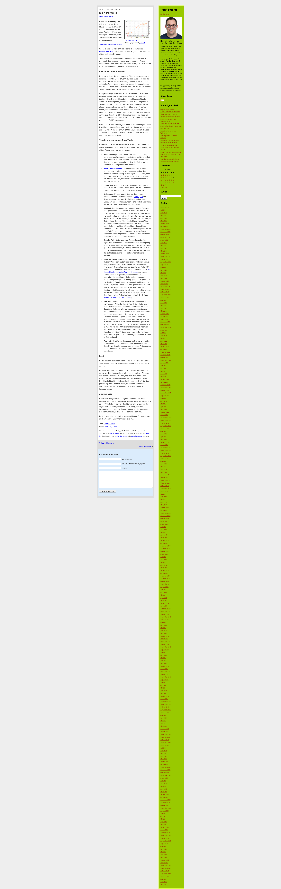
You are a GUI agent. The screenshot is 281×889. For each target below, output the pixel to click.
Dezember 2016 (165, 513)
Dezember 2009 (165, 734)
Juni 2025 (163, 243)
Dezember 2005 (165, 865)
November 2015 (165, 549)
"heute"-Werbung (144, 446)
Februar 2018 (164, 475)
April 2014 (163, 598)
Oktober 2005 (164, 871)
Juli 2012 (163, 652)
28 (173, 182)
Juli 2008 (163, 781)
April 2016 (163, 535)
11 (167, 177)
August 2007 (164, 811)
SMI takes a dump (130, 40)
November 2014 (165, 579)
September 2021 (165, 360)
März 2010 (163, 726)
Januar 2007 (164, 830)
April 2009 (163, 756)
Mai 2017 (163, 499)
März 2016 (163, 538)
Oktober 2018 (164, 453)
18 (167, 180)
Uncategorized (109, 423)
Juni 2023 (163, 303)
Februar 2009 (164, 761)
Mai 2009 (163, 753)
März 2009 (163, 759)
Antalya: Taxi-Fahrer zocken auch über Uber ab (171, 127)
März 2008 (163, 792)
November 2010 (165, 704)
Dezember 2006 (165, 833)
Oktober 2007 (164, 805)
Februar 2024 (164, 281)
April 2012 (163, 660)
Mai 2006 (163, 852)
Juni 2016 (163, 529)
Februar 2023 (164, 314)
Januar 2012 (164, 669)
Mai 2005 (163, 884)
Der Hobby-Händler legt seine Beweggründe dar (127, 270)
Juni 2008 (163, 783)
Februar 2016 (164, 540)
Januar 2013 (164, 639)
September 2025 (165, 237)
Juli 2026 (163, 210)
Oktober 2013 (164, 614)
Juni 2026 (163, 213)
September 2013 (165, 617)
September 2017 (165, 488)
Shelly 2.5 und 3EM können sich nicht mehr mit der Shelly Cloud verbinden (170, 154)
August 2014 (164, 587)
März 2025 (163, 251)
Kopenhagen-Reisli (106, 51)
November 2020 (165, 387)
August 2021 (164, 363)
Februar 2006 (164, 860)
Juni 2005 (163, 882)
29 (161, 185)
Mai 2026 (163, 215)
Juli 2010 (163, 715)
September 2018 (165, 456)
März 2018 (163, 472)
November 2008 (165, 770)
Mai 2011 (163, 688)
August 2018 (164, 458)
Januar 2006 (164, 863)
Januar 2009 (164, 764)
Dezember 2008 (165, 767)
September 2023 (165, 295)
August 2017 (164, 491)
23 (163, 182)
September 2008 (165, 775)
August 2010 (164, 712)
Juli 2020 (163, 398)
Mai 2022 (163, 338)
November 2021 (165, 355)
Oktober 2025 (164, 234)
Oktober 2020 (164, 390)
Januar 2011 (164, 699)
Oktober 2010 (164, 707)
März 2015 (163, 568)
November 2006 (165, 835)
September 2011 (165, 677)
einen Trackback (136, 436)
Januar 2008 (164, 797)
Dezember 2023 (165, 286)
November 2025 (165, 232)
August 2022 (164, 330)
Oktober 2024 (164, 259)
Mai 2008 (163, 786)
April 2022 (163, 341)
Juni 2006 (163, 849)
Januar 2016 (164, 543)
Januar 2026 (164, 226)
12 (169, 177)
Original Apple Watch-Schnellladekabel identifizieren (170, 111)
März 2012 (163, 663)
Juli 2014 (163, 589)
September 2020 (165, 393)
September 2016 (165, 521)
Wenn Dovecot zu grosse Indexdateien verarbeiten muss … (171, 115)
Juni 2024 (163, 270)
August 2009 (164, 745)
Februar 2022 (164, 346)
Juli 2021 (163, 366)
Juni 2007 (163, 816)
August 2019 (164, 428)
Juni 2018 (163, 464)
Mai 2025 (163, 245)
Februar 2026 (164, 223)
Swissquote (138, 196)
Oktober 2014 (164, 581)
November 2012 (165, 641)
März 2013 (163, 633)
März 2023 (163, 311)
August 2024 (164, 265)
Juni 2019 (163, 434)
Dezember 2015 (165, 546)
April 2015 (163, 565)
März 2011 (163, 693)
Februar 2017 (164, 508)
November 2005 (165, 868)
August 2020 (164, 396)
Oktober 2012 (164, 644)
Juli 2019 (163, 431)
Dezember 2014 (165, 576)
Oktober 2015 (164, 551)
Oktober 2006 (164, 838)
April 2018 (163, 469)
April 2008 (163, 789)
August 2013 (164, 619)
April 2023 (163, 308)
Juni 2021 (163, 368)
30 (163, 185)
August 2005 (164, 876)
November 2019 (165, 420)
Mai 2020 (163, 404)
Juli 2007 (163, 813)
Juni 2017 (163, 497)
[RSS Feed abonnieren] (162, 100)
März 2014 (163, 600)
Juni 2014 (163, 592)
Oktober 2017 (164, 486)
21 (173, 180)
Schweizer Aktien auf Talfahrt (110, 44)
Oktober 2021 (164, 357)
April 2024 (163, 275)
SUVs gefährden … (106, 443)
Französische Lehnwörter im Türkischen (169, 132)
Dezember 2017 (165, 480)
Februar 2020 (164, 412)
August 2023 (164, 297)
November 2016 (165, 516)
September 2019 (165, 426)
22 (161, 182)
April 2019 (163, 437)
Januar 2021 (164, 382)
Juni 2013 (163, 625)
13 (171, 177)
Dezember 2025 (165, 229)
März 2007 (163, 824)
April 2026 (163, 218)
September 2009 (165, 742)
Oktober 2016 (164, 518)
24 (165, 182)
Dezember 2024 (165, 256)
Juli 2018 (163, 461)
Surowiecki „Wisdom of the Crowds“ (117, 297)
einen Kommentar (122, 436)
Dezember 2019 (165, 417)
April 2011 (163, 690)
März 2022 (163, 344)
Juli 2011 (163, 682)
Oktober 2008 (164, 772)
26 (169, 182)
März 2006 (163, 857)
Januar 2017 (164, 510)
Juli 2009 (163, 748)
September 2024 (165, 262)
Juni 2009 (163, 751)
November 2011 (165, 671)
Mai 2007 (163, 819)
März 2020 (163, 409)
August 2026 (164, 207)
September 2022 (165, 327)
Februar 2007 (164, 827)
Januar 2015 (164, 573)
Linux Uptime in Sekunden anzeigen (168, 137)
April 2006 (163, 854)
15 (161, 180)
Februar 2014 (164, 603)
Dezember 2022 (165, 319)
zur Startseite (164, 14)
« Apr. (162, 187)
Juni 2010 (163, 718)
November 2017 (165, 483)
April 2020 (163, 407)
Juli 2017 (163, 494)
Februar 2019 (164, 442)
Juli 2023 (163, 300)
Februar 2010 (164, 729)
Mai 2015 (163, 562)
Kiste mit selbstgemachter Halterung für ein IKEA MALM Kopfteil (169, 147)
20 (171, 180)
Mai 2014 (163, 595)
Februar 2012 (164, 666)
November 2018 (165, 450)
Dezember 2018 (165, 447)
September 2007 (165, 808)
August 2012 (164, 650)
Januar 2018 (164, 478)
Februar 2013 (164, 636)
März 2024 (163, 278)
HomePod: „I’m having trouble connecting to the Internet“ (169, 141)
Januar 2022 (164, 349)
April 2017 (163, 502)
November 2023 (165, 289)
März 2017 (163, 505)
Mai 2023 (163, 305)
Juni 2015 (163, 559)
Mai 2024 (163, 273)
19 (169, 180)
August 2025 (164, 240)
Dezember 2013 (165, 609)
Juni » (167, 187)
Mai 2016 (163, 532)
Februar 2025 (164, 254)
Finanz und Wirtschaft (113, 168)
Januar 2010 (164, 731)
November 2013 (165, 611)
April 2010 (163, 723)
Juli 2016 (163, 527)
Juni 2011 (163, 685)
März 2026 (163, 221)
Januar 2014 (164, 606)
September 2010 (165, 710)
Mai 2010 (163, 721)
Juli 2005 (163, 879)
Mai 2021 (163, 371)
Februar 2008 (164, 794)
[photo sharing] (137, 38)
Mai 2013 (163, 628)
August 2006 (164, 843)
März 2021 (163, 376)
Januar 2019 (164, 445)
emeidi (142, 43)
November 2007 (165, 802)
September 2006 (165, 841)
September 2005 (165, 874)
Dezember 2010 (165, 701)
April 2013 (163, 630)
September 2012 (165, 647)
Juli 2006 (163, 846)
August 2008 (164, 778)
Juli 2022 (163, 333)
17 (165, 180)
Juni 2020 (163, 401)
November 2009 (165, 737)
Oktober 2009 (164, 740)
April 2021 (163, 374)
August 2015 (164, 554)
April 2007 (163, 822)
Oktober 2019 (164, 423)
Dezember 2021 (165, 352)
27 (171, 182)
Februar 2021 (164, 379)
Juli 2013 (163, 622)
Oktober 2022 (164, 325)
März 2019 (163, 439)
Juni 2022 (163, 336)
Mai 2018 (163, 467)
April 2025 (163, 248)
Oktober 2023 (164, 292)
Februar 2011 (164, 696)
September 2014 (165, 584)
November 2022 (165, 322)
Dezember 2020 (165, 385)
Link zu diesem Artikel (106, 16)
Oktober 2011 (164, 674)
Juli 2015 (163, 557)
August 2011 (164, 680)
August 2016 (164, 524)
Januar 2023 (164, 316)
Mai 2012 (163, 658)
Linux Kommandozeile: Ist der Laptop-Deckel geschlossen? (169, 160)
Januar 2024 (164, 284)
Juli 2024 (163, 267)
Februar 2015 (164, 570)
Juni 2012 (163, 655)
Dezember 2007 (165, 800)
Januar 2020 (164, 415)
